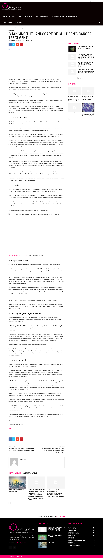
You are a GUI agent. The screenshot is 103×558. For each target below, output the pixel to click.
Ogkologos (12, 40)
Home (10, 28)
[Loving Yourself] (74, 107)
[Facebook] (90, 1)
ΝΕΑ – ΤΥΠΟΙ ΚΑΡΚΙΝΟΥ (25, 16)
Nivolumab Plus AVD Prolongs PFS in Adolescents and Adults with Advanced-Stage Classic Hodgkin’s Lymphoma (55, 493)
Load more (80, 78)
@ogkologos (61, 516)
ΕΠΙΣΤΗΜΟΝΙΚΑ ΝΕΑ (72, 16)
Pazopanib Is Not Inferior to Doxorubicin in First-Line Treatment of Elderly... (88, 98)
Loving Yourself (71, 113)
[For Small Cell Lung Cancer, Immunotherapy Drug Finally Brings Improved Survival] (88, 107)
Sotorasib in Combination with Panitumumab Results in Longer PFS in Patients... (86, 71)
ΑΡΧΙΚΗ (5, 16)
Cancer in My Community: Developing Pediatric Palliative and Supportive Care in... (86, 56)
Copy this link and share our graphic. (18, 255)
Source (10, 428)
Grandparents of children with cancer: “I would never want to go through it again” (21, 449)
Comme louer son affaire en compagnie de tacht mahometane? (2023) (56, 529)
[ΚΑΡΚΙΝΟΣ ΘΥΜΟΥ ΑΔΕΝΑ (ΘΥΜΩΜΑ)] (42, 537)
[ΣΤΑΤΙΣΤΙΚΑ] (42, 545)
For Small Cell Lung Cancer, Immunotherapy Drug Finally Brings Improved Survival (88, 114)
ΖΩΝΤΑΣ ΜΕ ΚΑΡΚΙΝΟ (42, 16)
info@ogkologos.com (20, 542)
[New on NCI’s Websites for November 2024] (17, 482)
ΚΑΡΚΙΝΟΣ (12, 16)
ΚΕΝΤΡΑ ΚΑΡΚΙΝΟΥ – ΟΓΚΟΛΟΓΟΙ (12, 22)
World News (15, 28)
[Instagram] (93, 1)
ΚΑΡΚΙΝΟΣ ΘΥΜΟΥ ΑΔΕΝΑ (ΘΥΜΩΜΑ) (54, 535)
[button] (99, 22)
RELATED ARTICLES (15, 473)
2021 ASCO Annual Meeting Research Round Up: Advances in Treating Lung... (85, 64)
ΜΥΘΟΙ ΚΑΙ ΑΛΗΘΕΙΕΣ (58, 16)
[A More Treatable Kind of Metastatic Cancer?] (72, 49)
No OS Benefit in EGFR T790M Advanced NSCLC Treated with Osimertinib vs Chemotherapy (53, 450)
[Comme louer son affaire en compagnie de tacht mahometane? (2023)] (42, 529)
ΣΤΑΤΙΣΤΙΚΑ (51, 543)
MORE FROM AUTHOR (30, 473)
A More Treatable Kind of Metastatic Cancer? (85, 47)
